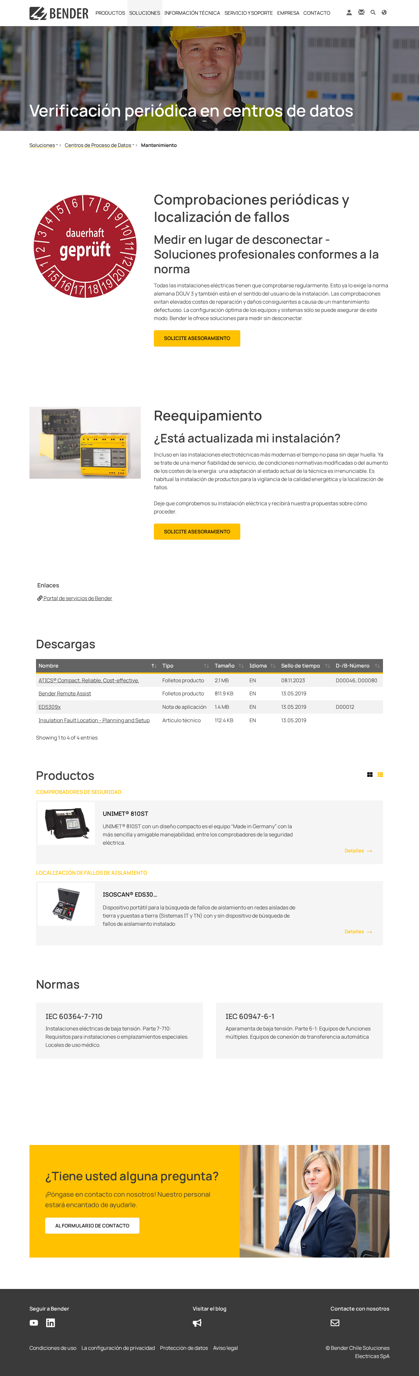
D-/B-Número (353, 665)
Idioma (258, 665)
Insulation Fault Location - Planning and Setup (94, 720)
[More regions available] (384, 12)
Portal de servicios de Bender (77, 598)
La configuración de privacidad (118, 1347)
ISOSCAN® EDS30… (130, 894)
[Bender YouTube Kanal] (37, 1323)
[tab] (371, 774)
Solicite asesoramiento (197, 338)
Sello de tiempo (300, 665)
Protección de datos (184, 1347)
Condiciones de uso (52, 1347)
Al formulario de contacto (92, 1225)
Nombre (49, 665)
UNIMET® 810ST (125, 813)
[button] (373, 12)
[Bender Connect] (349, 14)
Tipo (167, 665)
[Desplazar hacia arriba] (404, 1361)
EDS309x (50, 706)
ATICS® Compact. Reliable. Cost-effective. (89, 680)
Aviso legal (225, 1347)
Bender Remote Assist (65, 693)
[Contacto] (361, 12)
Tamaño (225, 665)
